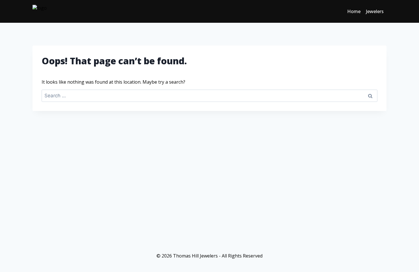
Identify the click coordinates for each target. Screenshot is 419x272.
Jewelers (375, 11)
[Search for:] (209, 95)
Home (354, 11)
